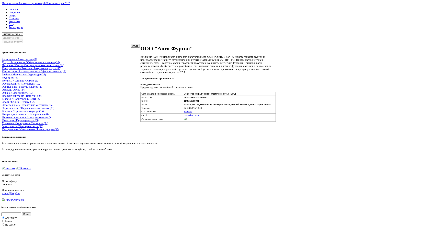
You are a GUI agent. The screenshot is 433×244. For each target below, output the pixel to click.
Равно (8, 221)
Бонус (12, 15)
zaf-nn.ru (188, 111)
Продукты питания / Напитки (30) (21, 95)
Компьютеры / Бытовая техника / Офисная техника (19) (34, 71)
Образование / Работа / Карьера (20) (22, 86)
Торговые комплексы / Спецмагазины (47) (26, 117)
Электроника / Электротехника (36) (22, 126)
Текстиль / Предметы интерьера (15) (23, 111)
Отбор (135, 46)
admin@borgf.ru (11, 193)
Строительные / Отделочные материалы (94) (27, 105)
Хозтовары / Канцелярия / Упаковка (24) (25, 123)
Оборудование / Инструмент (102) (21, 83)
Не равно (10, 224)
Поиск (26, 214)
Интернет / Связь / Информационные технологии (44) (33, 65)
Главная (13, 9)
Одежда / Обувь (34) (13, 89)
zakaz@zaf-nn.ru (191, 115)
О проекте (14, 12)
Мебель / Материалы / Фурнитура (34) (24, 74)
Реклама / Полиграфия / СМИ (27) (21, 98)
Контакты (14, 21)
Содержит (11, 217)
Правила (14, 18)
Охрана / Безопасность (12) (17, 92)
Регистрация (16, 27)
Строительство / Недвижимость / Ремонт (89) (28, 108)
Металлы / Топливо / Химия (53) (20, 80)
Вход (11, 24)
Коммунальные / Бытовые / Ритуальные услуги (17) (31, 68)
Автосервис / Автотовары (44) (19, 59)
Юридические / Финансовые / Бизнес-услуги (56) (30, 129)
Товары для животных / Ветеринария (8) (25, 114)
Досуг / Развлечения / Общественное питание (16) (31, 62)
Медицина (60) (10, 77)
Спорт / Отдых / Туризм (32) (18, 101)
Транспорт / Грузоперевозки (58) (20, 120)
